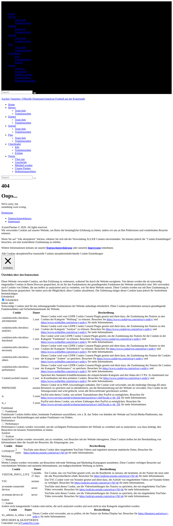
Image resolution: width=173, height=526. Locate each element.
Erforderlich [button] (7, 296)
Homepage (7, 212)
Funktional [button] (7, 408)
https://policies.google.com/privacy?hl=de (45, 452)
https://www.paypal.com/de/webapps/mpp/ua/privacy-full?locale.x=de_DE (80, 397)
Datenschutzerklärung (59, 247)
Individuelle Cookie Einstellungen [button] (85, 253)
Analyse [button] (5, 432)
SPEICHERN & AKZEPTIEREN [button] (19, 520)
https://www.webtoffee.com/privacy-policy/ (64, 322)
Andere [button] (5, 499)
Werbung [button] (6, 456)
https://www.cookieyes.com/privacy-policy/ (130, 319)
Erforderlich (11, 300)
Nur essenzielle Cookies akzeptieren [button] (47, 253)
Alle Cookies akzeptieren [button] (14, 253)
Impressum (94, 247)
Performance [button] (8, 420)
